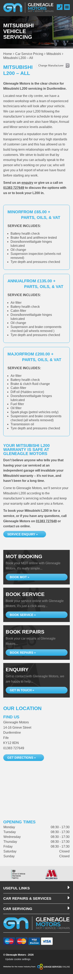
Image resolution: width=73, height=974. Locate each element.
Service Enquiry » (22, 534)
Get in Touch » (22, 690)
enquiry (27, 182)
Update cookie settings (17, 959)
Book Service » (23, 615)
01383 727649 (13, 187)
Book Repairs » (23, 652)
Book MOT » (19, 577)
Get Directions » (21, 757)
